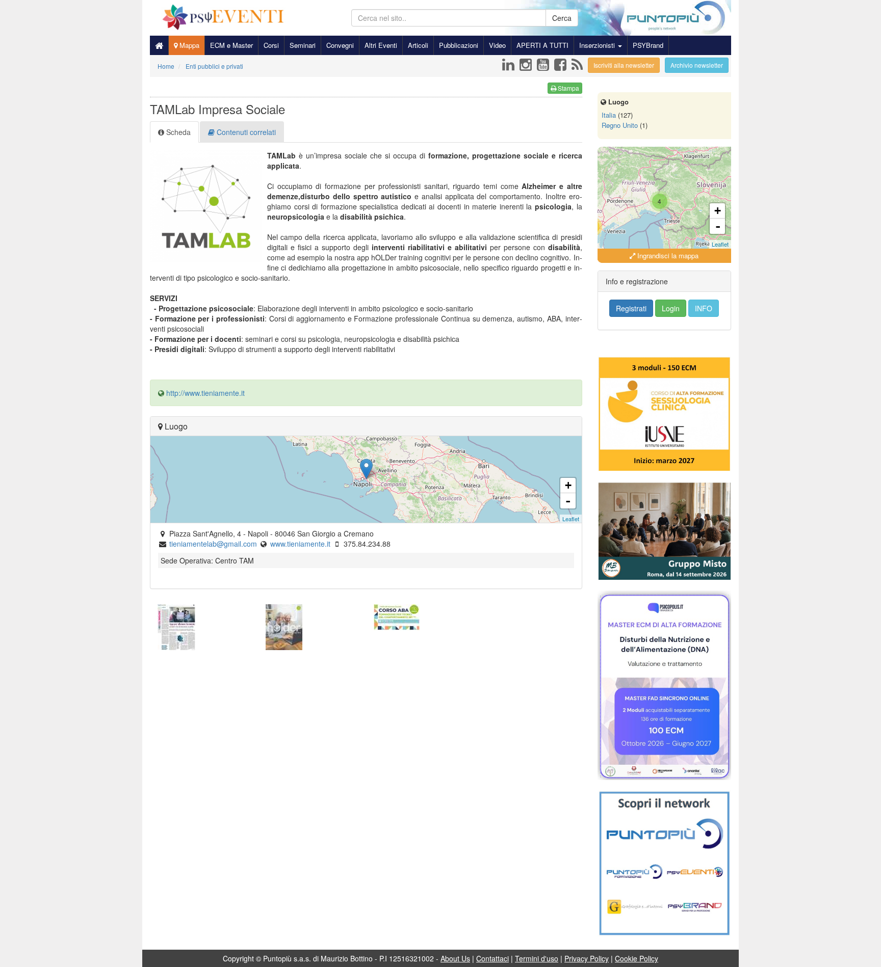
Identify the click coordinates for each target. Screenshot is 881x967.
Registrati (631, 308)
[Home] (159, 45)
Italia (609, 115)
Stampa (567, 88)
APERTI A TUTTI (542, 45)
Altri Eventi (381, 45)
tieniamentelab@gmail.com (213, 544)
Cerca (562, 18)
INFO (703, 308)
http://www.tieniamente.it (205, 393)
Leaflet (570, 519)
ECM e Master (231, 45)
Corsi (271, 45)
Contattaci (492, 958)
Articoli (418, 45)
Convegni (340, 45)
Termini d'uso (536, 958)
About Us (455, 958)
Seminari (303, 45)
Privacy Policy (586, 958)
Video (497, 45)
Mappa (188, 45)
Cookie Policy (636, 958)
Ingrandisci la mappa (666, 255)
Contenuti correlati (245, 132)
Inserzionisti (598, 45)
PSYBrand (648, 45)
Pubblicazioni (458, 45)
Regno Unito (620, 125)
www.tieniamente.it (300, 544)
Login (671, 308)
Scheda (177, 132)
